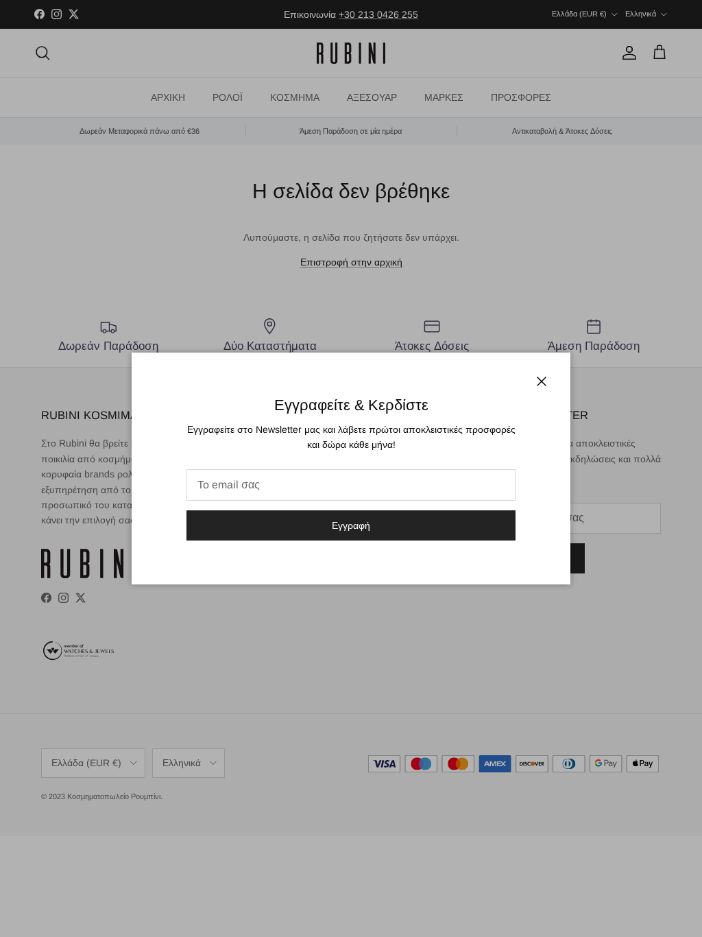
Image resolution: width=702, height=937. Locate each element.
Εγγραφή (351, 525)
